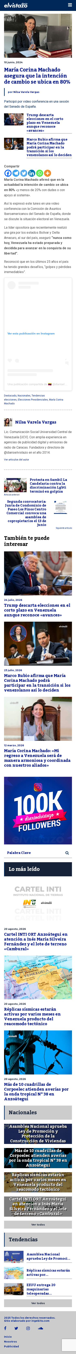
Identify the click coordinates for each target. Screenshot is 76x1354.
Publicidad (11, 1346)
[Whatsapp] (39, 173)
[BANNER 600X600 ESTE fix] (38, 810)
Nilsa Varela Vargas (26, 92)
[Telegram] (15, 173)
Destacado (10, 395)
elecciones (10, 399)
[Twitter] (23, 173)
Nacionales (24, 395)
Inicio (8, 1336)
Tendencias (38, 395)
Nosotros (10, 1341)
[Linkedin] (31, 173)
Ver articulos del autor (16, 459)
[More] (47, 173)
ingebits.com (40, 1320)
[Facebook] (8, 173)
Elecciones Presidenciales (33, 399)
